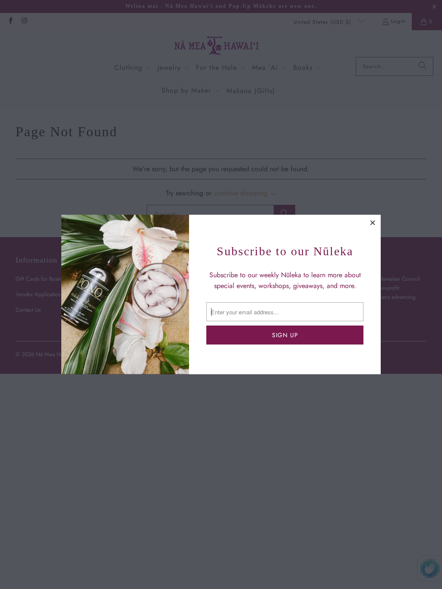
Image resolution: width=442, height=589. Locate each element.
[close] (373, 222)
